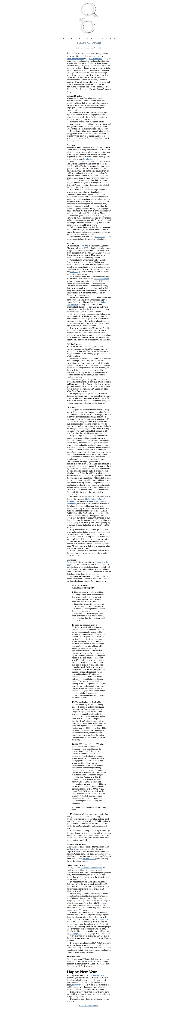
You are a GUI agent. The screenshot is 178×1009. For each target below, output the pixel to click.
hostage (90, 159)
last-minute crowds (101, 279)
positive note (99, 237)
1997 (86, 248)
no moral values (93, 945)
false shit (74, 271)
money (105, 903)
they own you (78, 985)
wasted (76, 849)
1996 (83, 246)
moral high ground (74, 933)
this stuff (91, 961)
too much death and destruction (86, 161)
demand (93, 309)
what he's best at (89, 858)
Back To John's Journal (88, 1006)
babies (69, 910)
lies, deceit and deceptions (91, 868)
